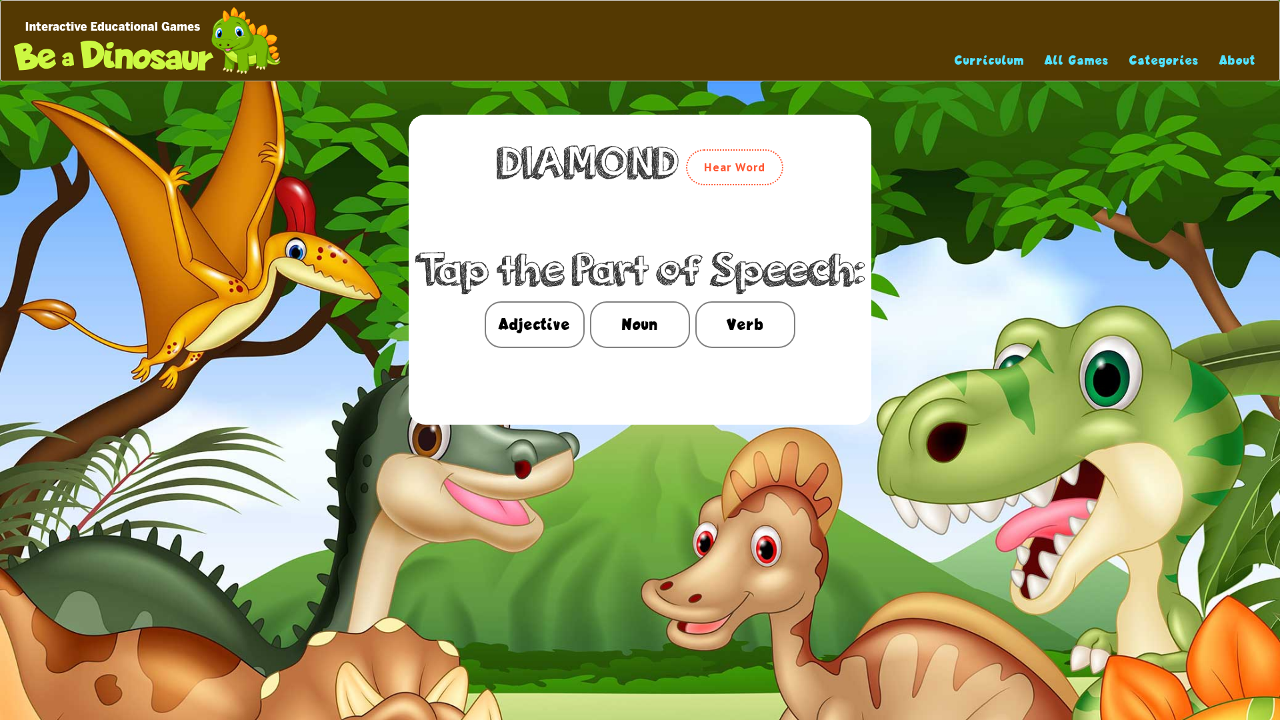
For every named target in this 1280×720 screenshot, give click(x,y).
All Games (1077, 60)
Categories (1164, 60)
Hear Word (735, 167)
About (1237, 60)
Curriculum (990, 60)
